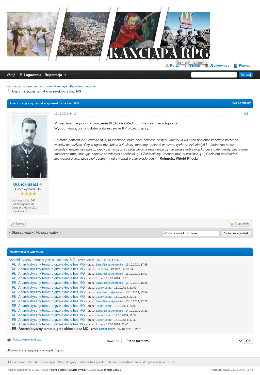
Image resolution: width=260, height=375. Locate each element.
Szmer (90, 259)
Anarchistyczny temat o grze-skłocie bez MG (42, 260)
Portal (175, 65)
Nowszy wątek (47, 232)
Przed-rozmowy (81, 86)
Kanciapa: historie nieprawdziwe (29, 86)
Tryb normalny (241, 102)
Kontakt (33, 362)
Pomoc (244, 65)
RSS (171, 362)
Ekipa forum (16, 362)
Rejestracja (53, 75)
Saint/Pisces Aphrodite (109, 264)
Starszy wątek (22, 232)
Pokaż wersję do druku (27, 339)
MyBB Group (112, 369)
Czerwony (101, 269)
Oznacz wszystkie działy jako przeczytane (136, 362)
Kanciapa (61, 86)
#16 (245, 113)
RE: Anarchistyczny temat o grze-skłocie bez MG (48, 264)
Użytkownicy (219, 65)
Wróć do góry (67, 362)
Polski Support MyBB (63, 369)
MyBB (82, 369)
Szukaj (194, 65)
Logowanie (32, 75)
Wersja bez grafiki (92, 362)
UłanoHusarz (25, 184)
